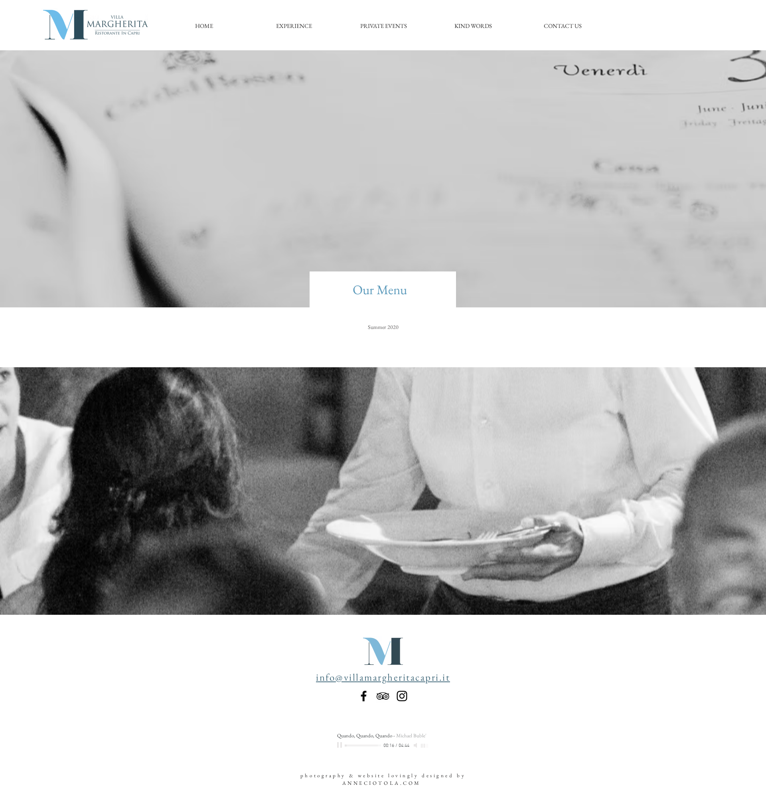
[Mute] (416, 745)
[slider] (425, 746)
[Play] (340, 745)
